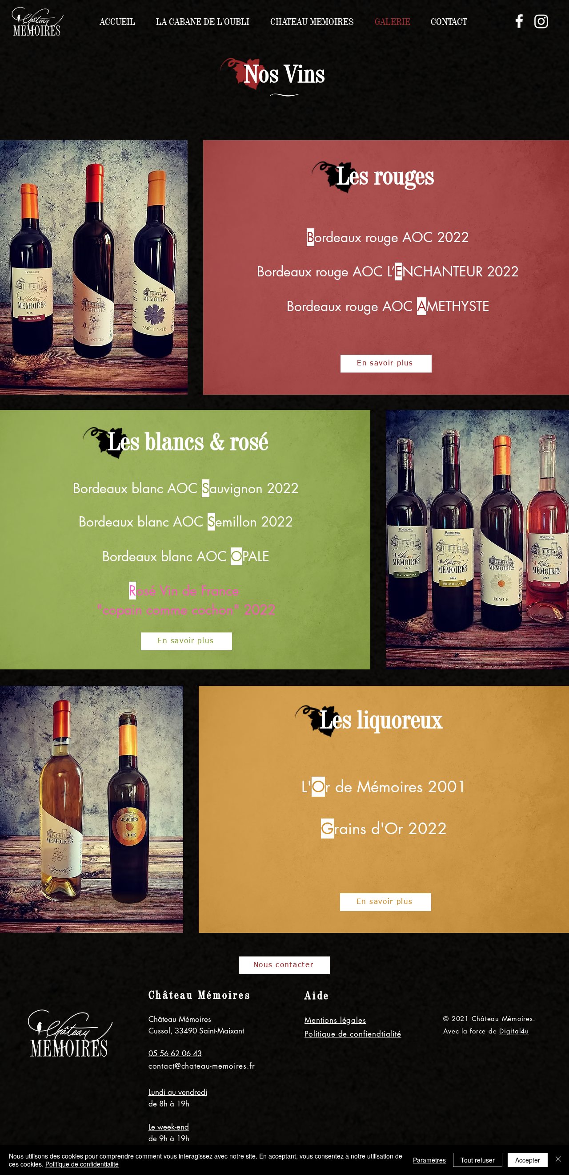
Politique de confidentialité (82, 1163)
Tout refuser (478, 1159)
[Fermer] (558, 1160)
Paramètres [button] (429, 1159)
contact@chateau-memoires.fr (201, 1066)
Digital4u (514, 1031)
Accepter (527, 1159)
